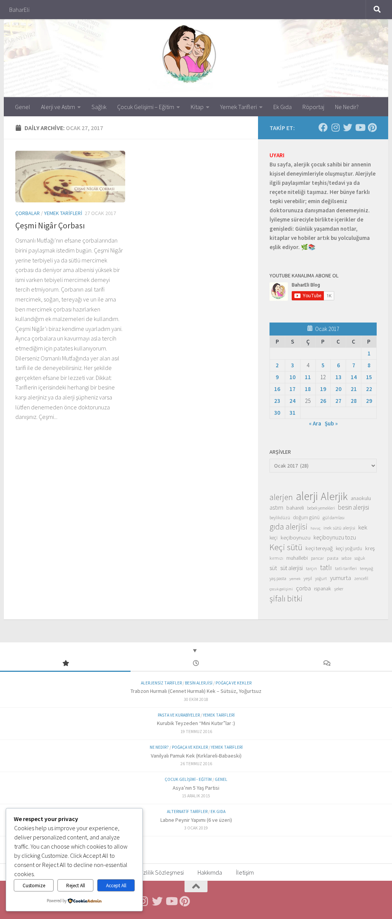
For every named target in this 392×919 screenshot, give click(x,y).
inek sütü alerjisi (339, 528)
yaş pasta (278, 578)
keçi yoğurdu (349, 548)
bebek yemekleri (321, 508)
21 (354, 389)
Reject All (75, 885)
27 (338, 400)
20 (338, 389)
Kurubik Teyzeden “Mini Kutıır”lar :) (196, 723)
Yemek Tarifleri (238, 107)
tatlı (326, 567)
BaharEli (19, 9)
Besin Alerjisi (198, 683)
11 (308, 377)
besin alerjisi (353, 507)
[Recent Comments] (326, 663)
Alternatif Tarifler (187, 811)
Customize (34, 885)
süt (273, 568)
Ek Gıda (282, 107)
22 (369, 389)
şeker (338, 588)
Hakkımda (210, 872)
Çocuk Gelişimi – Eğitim (145, 107)
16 (277, 389)
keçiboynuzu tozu (335, 537)
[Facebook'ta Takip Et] (323, 127)
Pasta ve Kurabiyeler (179, 715)
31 (292, 412)
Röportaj (313, 107)
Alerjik (334, 496)
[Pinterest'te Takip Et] (372, 127)
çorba (303, 588)
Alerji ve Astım (58, 107)
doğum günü (306, 517)
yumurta (340, 578)
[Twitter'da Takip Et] (347, 127)
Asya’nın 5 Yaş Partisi (196, 787)
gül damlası (334, 517)
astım (276, 507)
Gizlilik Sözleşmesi (161, 872)
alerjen (281, 497)
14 (354, 377)
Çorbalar (27, 213)
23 (277, 400)
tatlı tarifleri (346, 568)
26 (323, 400)
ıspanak (322, 588)
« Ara (315, 423)
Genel (22, 107)
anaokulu (361, 498)
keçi (274, 537)
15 (369, 377)
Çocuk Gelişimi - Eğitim (188, 779)
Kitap (197, 107)
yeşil (308, 578)
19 (323, 389)
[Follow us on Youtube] (359, 127)
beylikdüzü (280, 517)
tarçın (311, 568)
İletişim (245, 872)
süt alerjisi (291, 568)
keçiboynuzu (295, 537)
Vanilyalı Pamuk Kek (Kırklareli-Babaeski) (196, 755)
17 (292, 389)
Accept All (116, 885)
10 (292, 377)
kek (362, 527)
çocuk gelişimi (281, 589)
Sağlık (98, 107)
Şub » (331, 423)
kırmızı (276, 558)
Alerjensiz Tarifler (161, 683)
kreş (370, 548)
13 (338, 377)
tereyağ (366, 568)
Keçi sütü (286, 547)
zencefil (361, 578)
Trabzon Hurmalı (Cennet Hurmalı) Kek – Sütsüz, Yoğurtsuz (196, 691)
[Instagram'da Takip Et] (335, 127)
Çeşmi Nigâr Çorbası (50, 225)
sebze (346, 558)
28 (354, 400)
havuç (315, 528)
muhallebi (297, 557)
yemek (295, 578)
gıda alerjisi (288, 526)
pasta (332, 558)
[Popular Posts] (65, 663)
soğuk (359, 558)
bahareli (295, 507)
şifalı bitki (286, 598)
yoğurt (321, 578)
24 (292, 400)
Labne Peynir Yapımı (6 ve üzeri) (196, 819)
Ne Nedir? (347, 107)
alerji (307, 496)
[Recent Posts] (196, 663)
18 (308, 389)
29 (369, 400)
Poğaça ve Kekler (234, 683)
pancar (317, 558)
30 (277, 412)
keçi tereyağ (319, 548)
